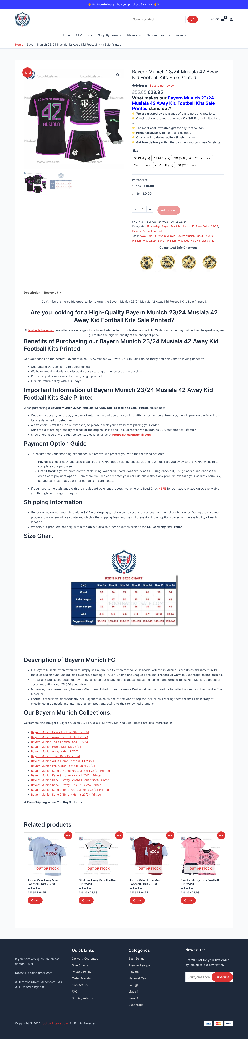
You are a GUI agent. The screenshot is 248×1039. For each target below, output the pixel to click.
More (179, 35)
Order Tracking (82, 978)
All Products (84, 35)
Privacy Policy (81, 972)
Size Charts (80, 965)
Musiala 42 (188, 226)
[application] (119, 35)
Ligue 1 (133, 991)
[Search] (192, 19)
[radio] (142, 158)
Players (132, 35)
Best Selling (137, 958)
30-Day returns (82, 998)
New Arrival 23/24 (207, 226)
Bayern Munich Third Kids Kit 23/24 (55, 756)
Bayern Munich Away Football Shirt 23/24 (59, 737)
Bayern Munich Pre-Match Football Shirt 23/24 (63, 766)
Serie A (133, 998)
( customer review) (162, 85)
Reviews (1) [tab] (52, 292)
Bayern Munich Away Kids (173, 240)
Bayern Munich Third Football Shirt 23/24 (59, 742)
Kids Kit (195, 240)
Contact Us (80, 985)
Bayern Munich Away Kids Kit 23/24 (55, 751)
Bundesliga (153, 226)
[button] (118, 75)
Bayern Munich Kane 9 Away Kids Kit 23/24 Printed (66, 785)
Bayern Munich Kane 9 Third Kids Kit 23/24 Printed (66, 794)
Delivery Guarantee (85, 958)
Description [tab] (32, 292)
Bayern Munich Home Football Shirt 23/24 (60, 732)
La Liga (134, 985)
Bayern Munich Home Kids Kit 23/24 (56, 746)
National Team (156, 35)
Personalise (140, 180)
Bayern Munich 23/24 (190, 235)
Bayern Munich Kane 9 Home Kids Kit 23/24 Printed (66, 775)
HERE (162, 488)
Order (35, 900)
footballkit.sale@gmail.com (33, 973)
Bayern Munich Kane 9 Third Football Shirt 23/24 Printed (70, 789)
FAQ (74, 991)
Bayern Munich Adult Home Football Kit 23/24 (62, 761)
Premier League (139, 965)
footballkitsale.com (41, 330)
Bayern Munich (171, 226)
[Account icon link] (231, 19)
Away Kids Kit (147, 235)
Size (135, 150)
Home (66, 35)
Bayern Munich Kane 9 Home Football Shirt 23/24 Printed (70, 770)
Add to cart (169, 210)
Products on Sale (152, 231)
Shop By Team (108, 35)
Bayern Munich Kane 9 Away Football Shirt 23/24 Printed (70, 780)
